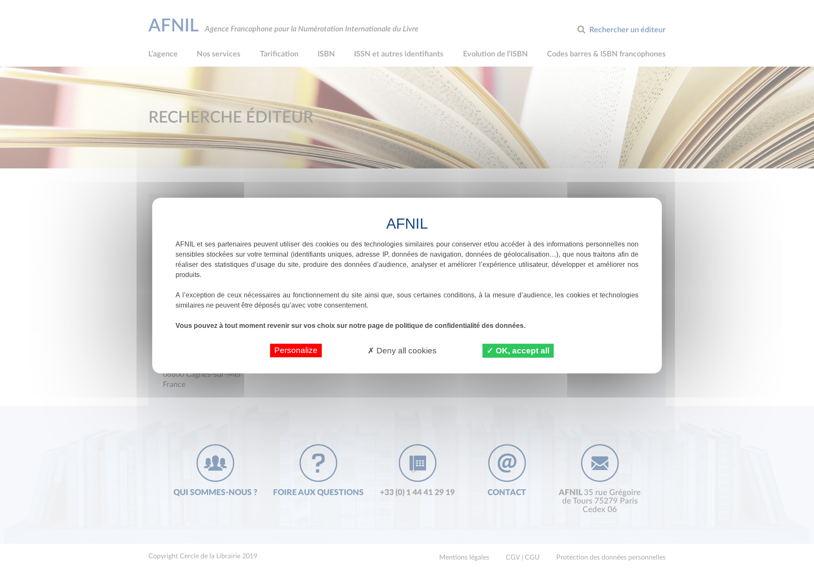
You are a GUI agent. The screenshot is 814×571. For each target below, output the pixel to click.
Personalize (296, 350)
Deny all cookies (405, 350)
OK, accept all (521, 350)
